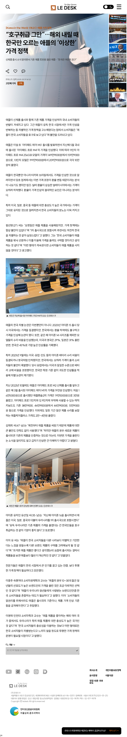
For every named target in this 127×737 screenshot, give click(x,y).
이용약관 (109, 675)
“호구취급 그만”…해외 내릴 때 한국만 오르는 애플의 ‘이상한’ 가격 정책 (42, 42)
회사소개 (93, 670)
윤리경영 (93, 675)
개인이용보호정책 (113, 670)
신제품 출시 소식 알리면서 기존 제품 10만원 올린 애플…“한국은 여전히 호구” (41, 59)
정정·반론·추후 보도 (96, 682)
